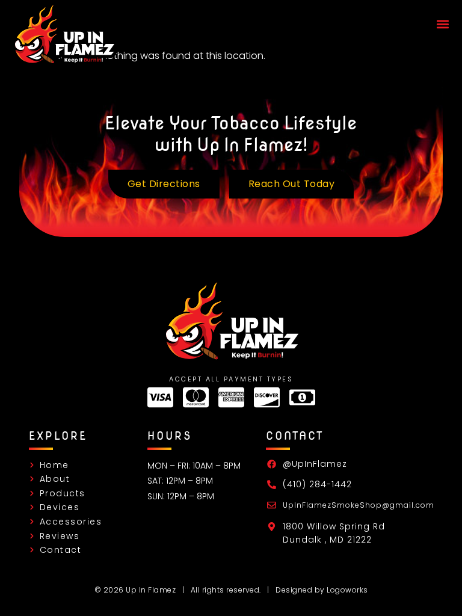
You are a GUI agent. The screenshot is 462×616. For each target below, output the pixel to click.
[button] (442, 24)
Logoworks (347, 590)
